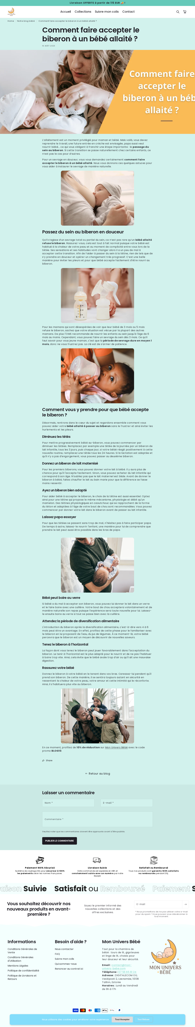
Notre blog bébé (26, 21)
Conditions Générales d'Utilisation (20, 959)
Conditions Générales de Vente (22, 950)
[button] (178, 12)
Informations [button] (22, 941)
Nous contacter (64, 949)
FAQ (57, 954)
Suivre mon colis (64, 959)
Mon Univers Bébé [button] (121, 941)
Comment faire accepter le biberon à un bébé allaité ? (68, 21)
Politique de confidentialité (23, 970)
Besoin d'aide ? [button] (71, 941)
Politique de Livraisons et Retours (22, 977)
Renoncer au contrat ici (69, 969)
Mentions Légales (18, 965)
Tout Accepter (122, 1019)
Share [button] (49, 760)
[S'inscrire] (185, 904)
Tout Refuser (143, 1019)
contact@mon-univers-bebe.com (117, 966)
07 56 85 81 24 (127, 972)
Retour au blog (99, 773)
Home (11, 21)
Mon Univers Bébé (116, 747)
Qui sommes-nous (66, 964)
